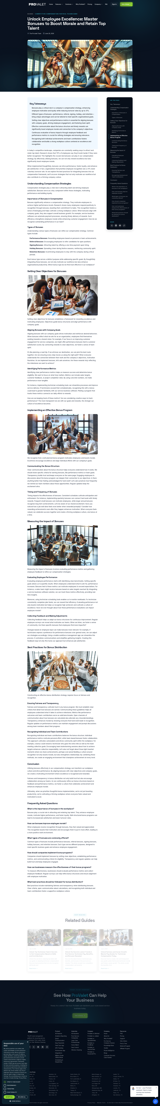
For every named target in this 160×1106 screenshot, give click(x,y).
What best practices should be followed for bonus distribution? (120, 214)
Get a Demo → (126, 4)
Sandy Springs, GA (75, 1095)
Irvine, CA (51, 1081)
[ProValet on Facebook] (42, 1047)
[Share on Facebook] (120, 225)
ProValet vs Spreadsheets (92, 1039)
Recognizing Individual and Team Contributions (119, 176)
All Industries (75, 1033)
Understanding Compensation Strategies (119, 108)
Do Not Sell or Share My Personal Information (120, 1102)
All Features (58, 1033)
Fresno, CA (52, 1079)
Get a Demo (123, 1041)
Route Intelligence (109, 1050)
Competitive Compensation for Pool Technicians (56, 14)
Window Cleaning (76, 1050)
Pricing (90, 4)
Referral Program (125, 1046)
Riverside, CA (53, 1088)
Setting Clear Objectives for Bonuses (118, 121)
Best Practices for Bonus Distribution (117, 166)
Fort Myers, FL (74, 1081)
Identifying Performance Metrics (119, 131)
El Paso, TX (116, 1081)
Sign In (114, 4)
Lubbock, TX (117, 1090)
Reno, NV (94, 1085)
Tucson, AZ (30, 1092)
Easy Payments (59, 1043)
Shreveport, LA (96, 1079)
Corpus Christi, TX (118, 1076)
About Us (106, 1036)
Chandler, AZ (31, 1074)
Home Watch (75, 1045)
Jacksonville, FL (74, 1083)
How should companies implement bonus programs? (120, 202)
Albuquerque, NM (97, 1088)
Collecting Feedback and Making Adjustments (119, 161)
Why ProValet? (80, 4)
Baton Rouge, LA (96, 1074)
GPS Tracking (59, 1048)
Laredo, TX (116, 1088)
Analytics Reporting (61, 1036)
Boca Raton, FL (74, 1076)
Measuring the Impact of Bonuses (117, 151)
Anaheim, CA (52, 1074)
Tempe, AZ (30, 1090)
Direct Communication (59, 1039)
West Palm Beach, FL (76, 1092)
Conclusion (113, 180)
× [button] (27, 1042)
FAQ (106, 4)
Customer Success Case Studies (109, 1056)
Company (98, 4)
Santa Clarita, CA (75, 1074)
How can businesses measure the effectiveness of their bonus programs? (120, 207)
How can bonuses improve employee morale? (119, 192)
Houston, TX (116, 1085)
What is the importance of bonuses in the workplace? (120, 187)
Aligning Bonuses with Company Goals (118, 126)
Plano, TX (116, 1092)
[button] (16, 1101)
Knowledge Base (109, 1045)
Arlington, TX (95, 1095)
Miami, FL (73, 1085)
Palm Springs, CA (54, 1085)
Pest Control (75, 1047)
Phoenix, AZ (30, 1085)
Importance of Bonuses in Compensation (119, 113)
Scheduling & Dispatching (59, 1061)
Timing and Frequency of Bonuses (119, 146)
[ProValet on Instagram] (47, 1047)
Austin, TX (116, 1074)
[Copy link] (124, 225)
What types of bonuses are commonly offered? (120, 197)
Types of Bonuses (117, 117)
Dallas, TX (116, 1079)
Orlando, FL (73, 1088)
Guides (30, 14)
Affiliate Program (125, 1048)
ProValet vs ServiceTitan (91, 1048)
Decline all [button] (22, 1097)
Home (51, 4)
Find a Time (123, 1043)
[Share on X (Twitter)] (112, 225)
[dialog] (16, 1072)
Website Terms (101, 1102)
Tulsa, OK (94, 1092)
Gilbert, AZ (30, 1076)
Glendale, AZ (31, 1079)
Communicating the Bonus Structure (119, 141)
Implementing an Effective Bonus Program (118, 136)
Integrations (58, 1053)
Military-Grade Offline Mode (59, 1056)
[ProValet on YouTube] (38, 1047)
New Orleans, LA (96, 1076)
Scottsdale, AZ (31, 1088)
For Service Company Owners (109, 1042)
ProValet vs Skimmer (94, 1033)
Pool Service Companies (75, 1037)
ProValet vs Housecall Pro (92, 1053)
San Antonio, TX (117, 1095)
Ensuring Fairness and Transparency (118, 171)
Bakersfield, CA (53, 1076)
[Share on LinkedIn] (116, 225)
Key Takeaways (115, 104)
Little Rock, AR (31, 1095)
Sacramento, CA (53, 1090)
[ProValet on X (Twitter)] (34, 1047)
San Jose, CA (52, 1095)
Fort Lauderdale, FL (75, 1079)
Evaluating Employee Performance (118, 156)
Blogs (105, 1053)
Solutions (68, 4)
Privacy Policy (91, 1102)
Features (58, 4)
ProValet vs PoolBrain (91, 1044)
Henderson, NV (96, 1081)
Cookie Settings (14, 1078)
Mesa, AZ (30, 1081)
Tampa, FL (73, 1090)
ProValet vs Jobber (93, 1036)
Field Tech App (59, 1045)
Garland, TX (116, 1083)
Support (122, 1038)
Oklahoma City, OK (97, 1090)
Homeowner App (60, 1050)
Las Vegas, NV (96, 1083)
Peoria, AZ (30, 1083)
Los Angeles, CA (53, 1083)
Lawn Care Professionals (75, 1041)
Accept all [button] (9, 1097)
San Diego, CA (53, 1092)
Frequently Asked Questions (119, 183)
